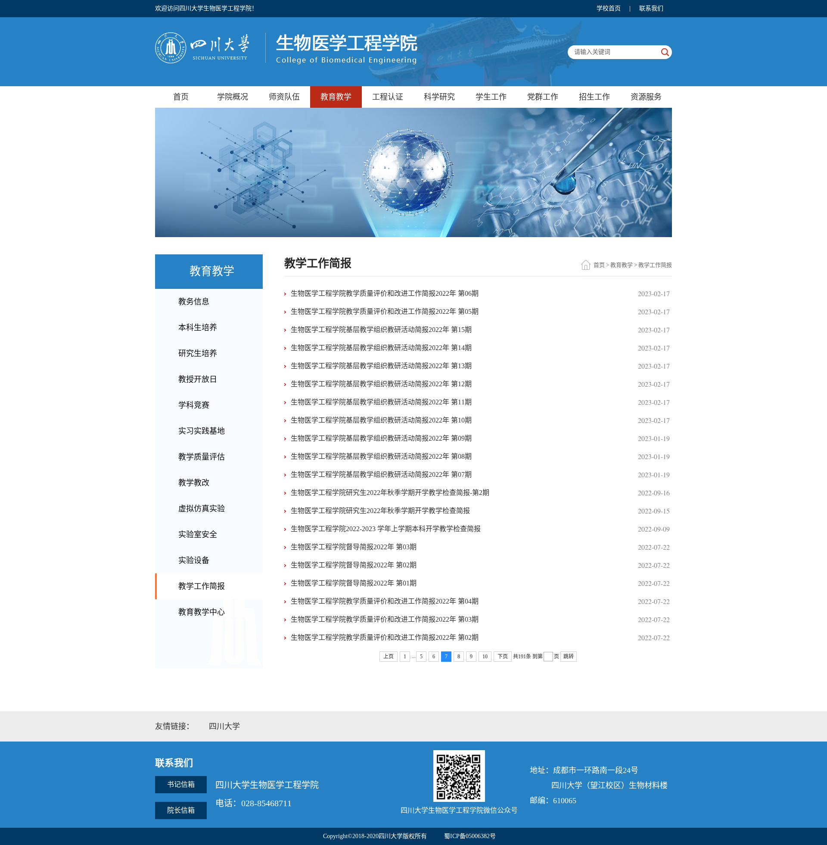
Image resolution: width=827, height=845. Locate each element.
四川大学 (224, 726)
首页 (181, 97)
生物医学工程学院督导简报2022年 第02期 (354, 565)
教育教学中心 (201, 612)
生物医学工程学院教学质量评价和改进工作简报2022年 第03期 (385, 619)
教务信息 (193, 301)
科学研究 (439, 97)
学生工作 (491, 97)
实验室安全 (197, 534)
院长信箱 (181, 810)
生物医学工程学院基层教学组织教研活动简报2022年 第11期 (381, 402)
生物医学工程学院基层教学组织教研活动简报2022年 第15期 (381, 329)
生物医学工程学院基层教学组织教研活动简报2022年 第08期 (381, 456)
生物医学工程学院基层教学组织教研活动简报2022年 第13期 (381, 365)
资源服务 (646, 97)
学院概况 (232, 97)
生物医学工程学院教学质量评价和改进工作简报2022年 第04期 (385, 601)
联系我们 (651, 8)
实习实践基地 (201, 431)
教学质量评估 (201, 457)
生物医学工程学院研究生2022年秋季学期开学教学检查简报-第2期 (390, 492)
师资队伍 (284, 97)
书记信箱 (181, 784)
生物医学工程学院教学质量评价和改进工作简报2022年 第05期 (385, 311)
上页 (388, 657)
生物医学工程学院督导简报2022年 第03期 (354, 547)
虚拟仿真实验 (201, 508)
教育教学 (335, 97)
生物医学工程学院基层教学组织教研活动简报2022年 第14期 (381, 347)
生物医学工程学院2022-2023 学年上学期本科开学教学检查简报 (386, 528)
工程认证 (387, 97)
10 (485, 657)
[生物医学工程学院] (286, 34)
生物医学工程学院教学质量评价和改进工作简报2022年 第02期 (385, 637)
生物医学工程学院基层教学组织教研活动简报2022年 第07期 (381, 474)
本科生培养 (197, 327)
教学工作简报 (201, 586)
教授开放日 (197, 379)
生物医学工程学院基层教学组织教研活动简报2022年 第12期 (381, 384)
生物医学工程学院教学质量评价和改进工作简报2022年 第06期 (385, 293)
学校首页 (609, 8)
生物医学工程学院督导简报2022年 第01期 (354, 583)
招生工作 (594, 97)
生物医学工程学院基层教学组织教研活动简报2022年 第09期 (381, 438)
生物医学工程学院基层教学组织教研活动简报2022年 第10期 (381, 420)
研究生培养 (197, 353)
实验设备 (193, 560)
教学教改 (193, 483)
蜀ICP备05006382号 (470, 836)
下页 (502, 657)
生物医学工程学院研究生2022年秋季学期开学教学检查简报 (380, 510)
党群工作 (542, 97)
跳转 (568, 657)
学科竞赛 (193, 405)
